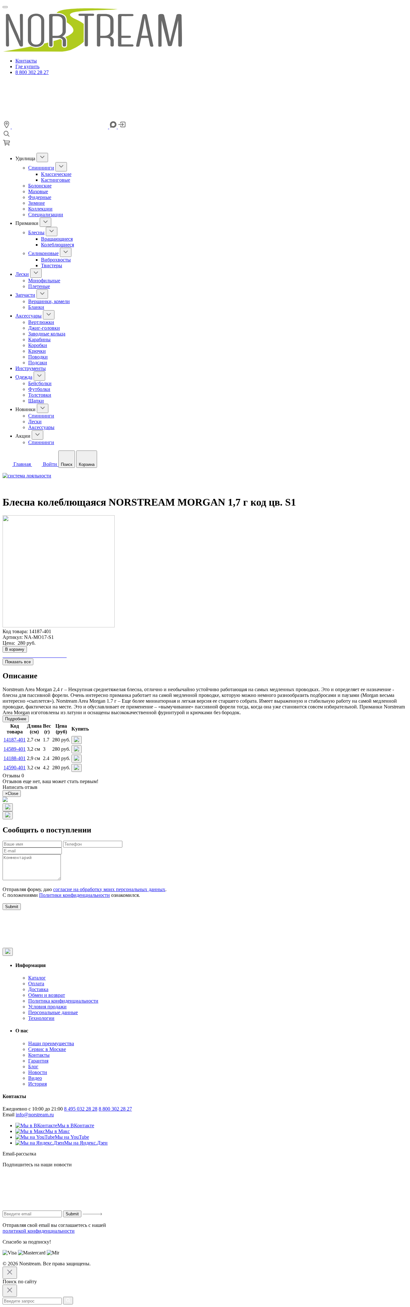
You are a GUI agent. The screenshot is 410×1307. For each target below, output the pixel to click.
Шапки (36, 400)
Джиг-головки (44, 328)
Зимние (36, 203)
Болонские (40, 185)
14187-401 (15, 739)
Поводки (38, 357)
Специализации (45, 214)
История (37, 1084)
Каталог (37, 977)
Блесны (36, 232)
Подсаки (37, 362)
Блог (33, 1066)
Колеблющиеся (57, 244)
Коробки (37, 345)
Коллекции (40, 208)
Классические (56, 174)
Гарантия (38, 1060)
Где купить (27, 66)
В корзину (14, 649)
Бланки (36, 307)
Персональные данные (53, 1012)
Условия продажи (47, 1006)
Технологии (41, 1018)
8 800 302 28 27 (32, 72)
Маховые (38, 191)
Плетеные (39, 286)
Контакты (26, 60)
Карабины (39, 339)
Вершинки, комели (49, 301)
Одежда (23, 377)
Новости (37, 1072)
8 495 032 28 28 (80, 1109)
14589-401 (15, 749)
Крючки (37, 351)
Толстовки (39, 395)
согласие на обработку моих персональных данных (109, 889)
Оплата (36, 983)
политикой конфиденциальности (39, 1231)
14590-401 (15, 767)
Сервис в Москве (47, 1049)
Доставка (38, 989)
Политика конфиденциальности (63, 1001)
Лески (22, 274)
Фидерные (39, 197)
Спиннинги (41, 167)
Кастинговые (55, 180)
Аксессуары (28, 315)
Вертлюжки (41, 322)
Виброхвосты (56, 259)
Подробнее (15, 718)
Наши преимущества (51, 1043)
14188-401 (15, 758)
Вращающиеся (57, 239)
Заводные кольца (46, 333)
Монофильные (44, 280)
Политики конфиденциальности (74, 895)
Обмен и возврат (46, 995)
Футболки (39, 389)
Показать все (18, 661)
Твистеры (51, 265)
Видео (35, 1078)
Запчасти (25, 295)
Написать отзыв (20, 787)
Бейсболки (40, 383)
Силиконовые (43, 253)
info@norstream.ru (35, 1114)
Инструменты (30, 368)
